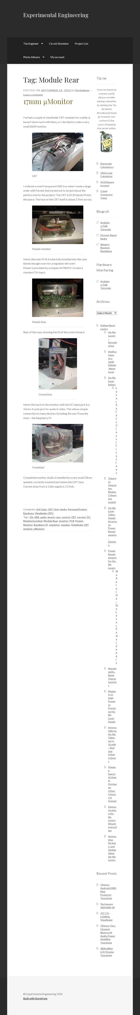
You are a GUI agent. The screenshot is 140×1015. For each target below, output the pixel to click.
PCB (71, 520)
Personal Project (77, 509)
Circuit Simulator (59, 43)
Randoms (28, 513)
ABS (36, 517)
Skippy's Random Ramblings (106, 248)
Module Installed (33, 520)
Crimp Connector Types (106, 194)
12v (31, 517)
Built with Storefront (35, 998)
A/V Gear (41, 509)
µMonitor (39, 528)
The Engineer (31, 43)
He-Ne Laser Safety (112, 381)
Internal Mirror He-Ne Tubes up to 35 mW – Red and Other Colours (112, 744)
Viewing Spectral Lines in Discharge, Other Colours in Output (112, 784)
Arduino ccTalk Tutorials (105, 226)
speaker (65, 524)
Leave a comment (33, 94)
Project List (81, 43)
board (51, 517)
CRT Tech (53, 509)
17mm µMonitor (48, 101)
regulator (54, 524)
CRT (73, 517)
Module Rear (51, 520)
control (66, 517)
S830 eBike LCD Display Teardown (107, 952)
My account (57, 57)
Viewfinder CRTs (44, 513)
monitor (63, 520)
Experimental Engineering (55, 14)
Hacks (63, 509)
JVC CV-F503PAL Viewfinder (106, 917)
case (58, 517)
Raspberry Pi (41, 524)
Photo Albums (31, 57)
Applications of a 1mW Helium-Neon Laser (112, 361)
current (81, 517)
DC (88, 517)
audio (43, 517)
